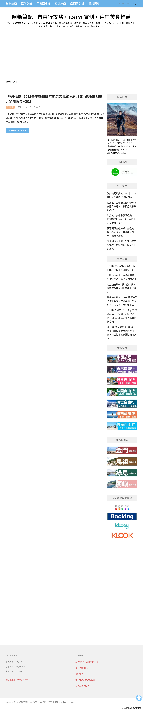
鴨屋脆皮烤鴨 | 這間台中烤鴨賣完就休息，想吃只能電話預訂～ (121, 288)
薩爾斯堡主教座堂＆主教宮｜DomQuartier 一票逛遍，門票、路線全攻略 (121, 232)
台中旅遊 (11, 3)
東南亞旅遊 (44, 3)
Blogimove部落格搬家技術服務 (129, 708)
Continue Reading (17, 130)
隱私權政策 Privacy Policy (17, 680)
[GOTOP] (139, 698)
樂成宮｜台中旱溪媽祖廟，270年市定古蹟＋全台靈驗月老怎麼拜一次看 (121, 219)
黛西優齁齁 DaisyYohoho (86, 661)
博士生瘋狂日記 (82, 668)
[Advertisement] (71, 55)
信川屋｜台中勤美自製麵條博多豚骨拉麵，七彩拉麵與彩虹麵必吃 (121, 206)
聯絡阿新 (94, 3)
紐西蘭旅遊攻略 (82, 686)
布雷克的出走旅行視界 (85, 680)
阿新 (19, 107)
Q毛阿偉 (79, 674)
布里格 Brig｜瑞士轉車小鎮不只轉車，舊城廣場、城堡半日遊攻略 (121, 245)
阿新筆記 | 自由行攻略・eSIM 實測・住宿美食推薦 (71, 17)
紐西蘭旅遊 (77, 3)
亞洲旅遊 (26, 3)
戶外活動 (10, 107)
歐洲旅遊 (60, 3)
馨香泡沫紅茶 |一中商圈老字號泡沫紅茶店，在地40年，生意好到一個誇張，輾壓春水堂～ (122, 301)
